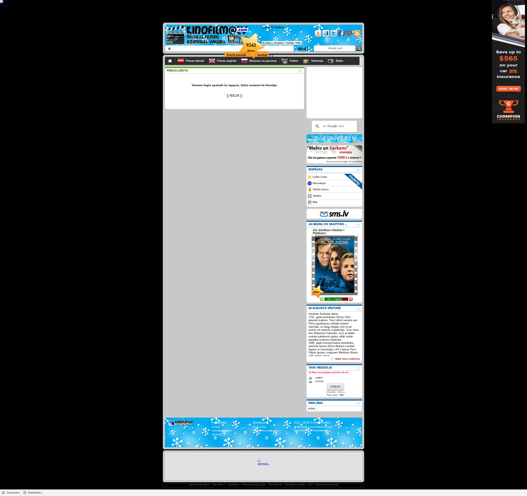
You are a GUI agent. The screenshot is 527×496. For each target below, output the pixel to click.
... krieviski (318, 381)
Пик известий (275, 484)
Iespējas (315, 169)
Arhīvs (340, 392)
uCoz (310, 484)
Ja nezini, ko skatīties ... (327, 224)
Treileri (293, 60)
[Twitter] (333, 36)
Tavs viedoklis (320, 367)
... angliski (318, 377)
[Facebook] (341, 36)
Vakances (217, 434)
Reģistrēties (34, 492)
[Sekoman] (325, 36)
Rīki (315, 202)
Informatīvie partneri (222, 430)
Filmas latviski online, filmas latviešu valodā (169, 48)
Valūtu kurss (321, 189)
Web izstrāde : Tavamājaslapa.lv (310, 430)
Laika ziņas (320, 176)
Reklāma (315, 402)
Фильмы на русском (263, 60)
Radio (346, 60)
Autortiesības (259, 427)
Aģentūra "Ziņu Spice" (199, 484)
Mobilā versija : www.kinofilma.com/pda (313, 427)
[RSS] (356, 36)
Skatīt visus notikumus (347, 359)
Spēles (317, 195)
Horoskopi (319, 183)
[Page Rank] (171, 442)
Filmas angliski (227, 60)
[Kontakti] (349, 36)
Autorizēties (13, 492)
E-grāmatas (233, 484)
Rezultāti (331, 392)
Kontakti (216, 427)
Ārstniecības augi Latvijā (253, 484)
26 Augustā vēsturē (324, 308)
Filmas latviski (195, 60)
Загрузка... (263, 463)
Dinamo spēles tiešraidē (327, 484)
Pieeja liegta (177, 70)
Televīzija (317, 60)
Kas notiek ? (219, 484)
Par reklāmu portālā (263, 430)
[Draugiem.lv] (317, 36)
